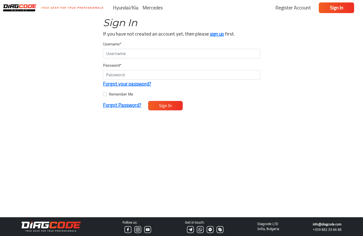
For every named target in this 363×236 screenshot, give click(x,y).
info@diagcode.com (327, 224)
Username (112, 44)
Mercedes (152, 7)
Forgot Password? (122, 105)
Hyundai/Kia (126, 7)
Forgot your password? (127, 83)
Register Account (293, 7)
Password (112, 65)
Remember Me (121, 94)
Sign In (336, 7)
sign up (217, 34)
